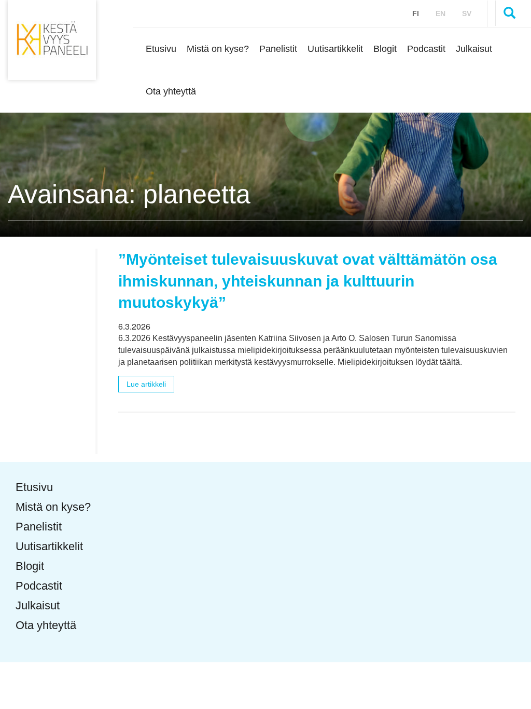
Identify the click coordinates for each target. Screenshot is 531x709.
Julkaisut (474, 48)
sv (466, 13)
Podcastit (426, 48)
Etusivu (161, 48)
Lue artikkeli (146, 384)
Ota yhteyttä (171, 91)
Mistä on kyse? (218, 48)
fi (415, 13)
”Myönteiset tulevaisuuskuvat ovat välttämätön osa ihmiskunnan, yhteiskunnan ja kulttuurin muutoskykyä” (307, 281)
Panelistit (278, 48)
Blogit (385, 48)
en (440, 13)
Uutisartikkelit (335, 48)
